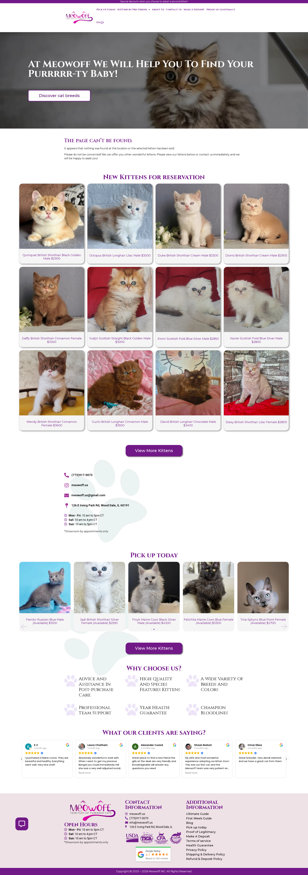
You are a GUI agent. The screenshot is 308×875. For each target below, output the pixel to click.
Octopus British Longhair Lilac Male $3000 (120, 255)
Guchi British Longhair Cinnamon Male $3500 (120, 423)
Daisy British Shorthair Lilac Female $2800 (256, 422)
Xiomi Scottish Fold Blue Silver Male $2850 (188, 339)
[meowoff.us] (66, 485)
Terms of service (198, 841)
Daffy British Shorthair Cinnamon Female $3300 (52, 340)
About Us (158, 9)
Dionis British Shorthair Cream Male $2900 (256, 255)
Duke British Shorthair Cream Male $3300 (188, 255)
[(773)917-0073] (66, 475)
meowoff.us (80, 485)
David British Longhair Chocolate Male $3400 (188, 423)
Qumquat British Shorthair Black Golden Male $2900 (52, 256)
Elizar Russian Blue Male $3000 (263, 620)
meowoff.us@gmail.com (88, 495)
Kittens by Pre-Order (132, 9)
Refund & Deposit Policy (204, 859)
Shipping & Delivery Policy (205, 854)
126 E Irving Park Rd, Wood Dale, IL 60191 (100, 505)
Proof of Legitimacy (220, 9)
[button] (24, 626)
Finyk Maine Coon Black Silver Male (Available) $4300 (99, 621)
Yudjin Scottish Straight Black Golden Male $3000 (120, 340)
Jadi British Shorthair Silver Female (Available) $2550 (45, 621)
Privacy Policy (196, 850)
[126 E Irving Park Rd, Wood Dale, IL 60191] (66, 505)
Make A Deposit (194, 9)
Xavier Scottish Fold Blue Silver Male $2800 (256, 340)
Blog (189, 823)
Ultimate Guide (197, 814)
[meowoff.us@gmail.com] (66, 495)
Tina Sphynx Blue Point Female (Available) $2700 (208, 621)
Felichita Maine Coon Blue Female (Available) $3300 (154, 621)
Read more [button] (85, 773)
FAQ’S (100, 22)
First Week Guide (199, 818)
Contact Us (174, 9)
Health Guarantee (199, 845)
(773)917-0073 (82, 475)
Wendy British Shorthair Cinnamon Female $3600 (51, 423)
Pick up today (106, 9)
